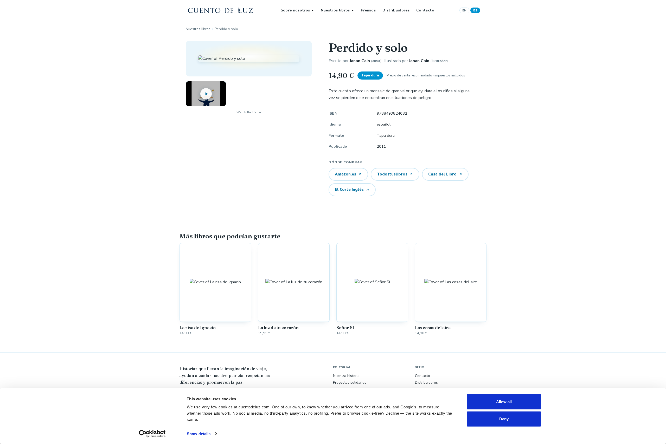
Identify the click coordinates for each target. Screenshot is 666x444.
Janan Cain (360, 61)
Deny (504, 418)
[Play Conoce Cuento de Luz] (206, 93)
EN (464, 10)
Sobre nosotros (295, 10)
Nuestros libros (335, 10)
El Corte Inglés (349, 189)
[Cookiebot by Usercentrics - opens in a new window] (152, 434)
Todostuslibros (392, 174)
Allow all (504, 402)
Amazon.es (345, 174)
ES (475, 10)
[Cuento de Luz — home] (220, 10)
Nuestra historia (346, 375)
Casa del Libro (442, 174)
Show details (198, 434)
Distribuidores (395, 10)
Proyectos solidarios (349, 382)
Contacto (425, 10)
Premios (368, 10)
